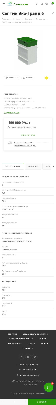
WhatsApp (35, 357)
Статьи (31, 343)
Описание (33, 166)
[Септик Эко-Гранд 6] (28, 50)
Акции (44, 343)
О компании (14, 343)
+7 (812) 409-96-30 (29, 364)
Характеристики (13, 166)
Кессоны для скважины (35, 334)
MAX (28, 357)
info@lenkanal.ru (30, 369)
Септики (12, 334)
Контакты (28, 348)
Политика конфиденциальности (30, 381)
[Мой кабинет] (46, 4)
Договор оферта (30, 385)
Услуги (43, 339)
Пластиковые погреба (21, 339)
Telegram (21, 357)
